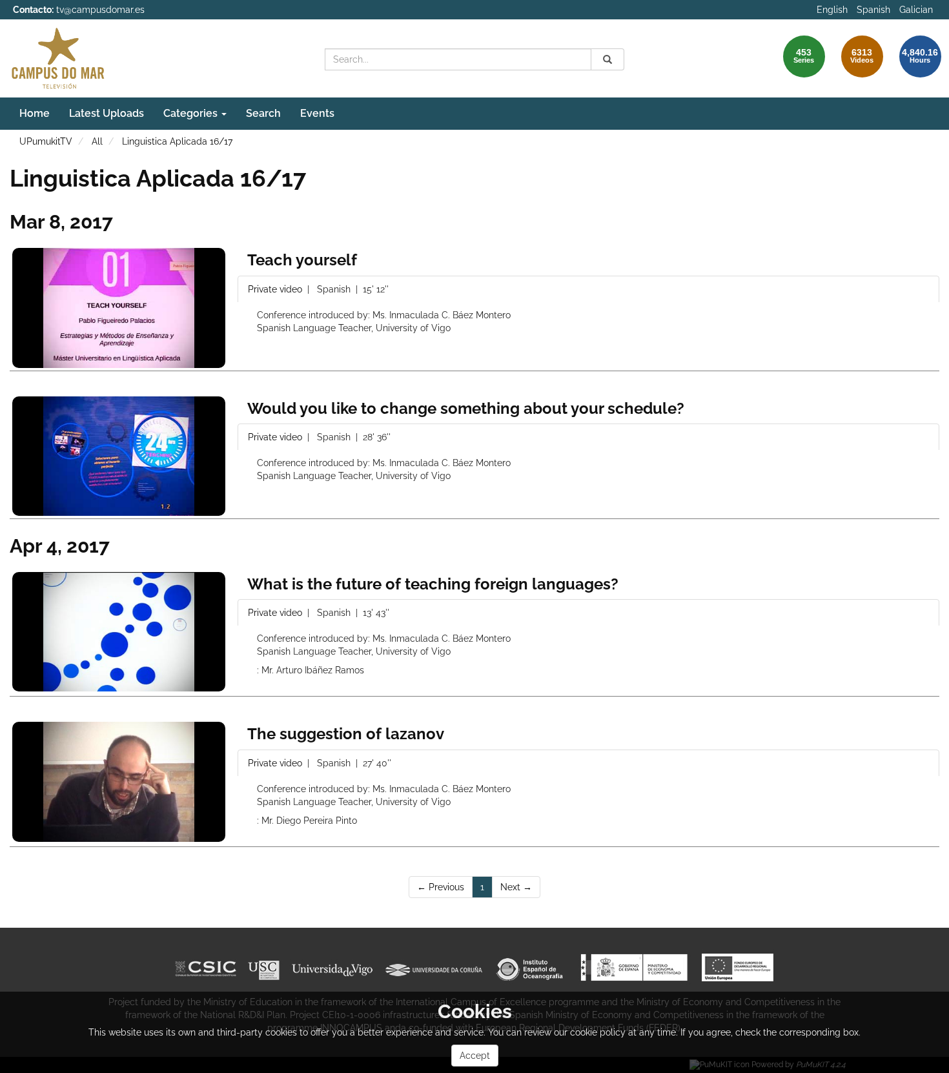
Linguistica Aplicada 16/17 (177, 141)
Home (34, 113)
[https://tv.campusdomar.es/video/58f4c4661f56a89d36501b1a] (118, 781)
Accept (475, 1055)
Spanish (873, 10)
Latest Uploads (106, 113)
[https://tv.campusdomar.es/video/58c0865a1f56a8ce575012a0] (118, 307)
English (832, 10)
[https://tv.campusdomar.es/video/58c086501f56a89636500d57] (118, 456)
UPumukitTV (45, 141)
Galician (916, 10)
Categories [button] (191, 113)
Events (317, 113)
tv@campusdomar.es (100, 10)
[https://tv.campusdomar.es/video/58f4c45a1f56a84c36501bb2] (118, 631)
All (97, 141)
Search (263, 113)
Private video (276, 289)
